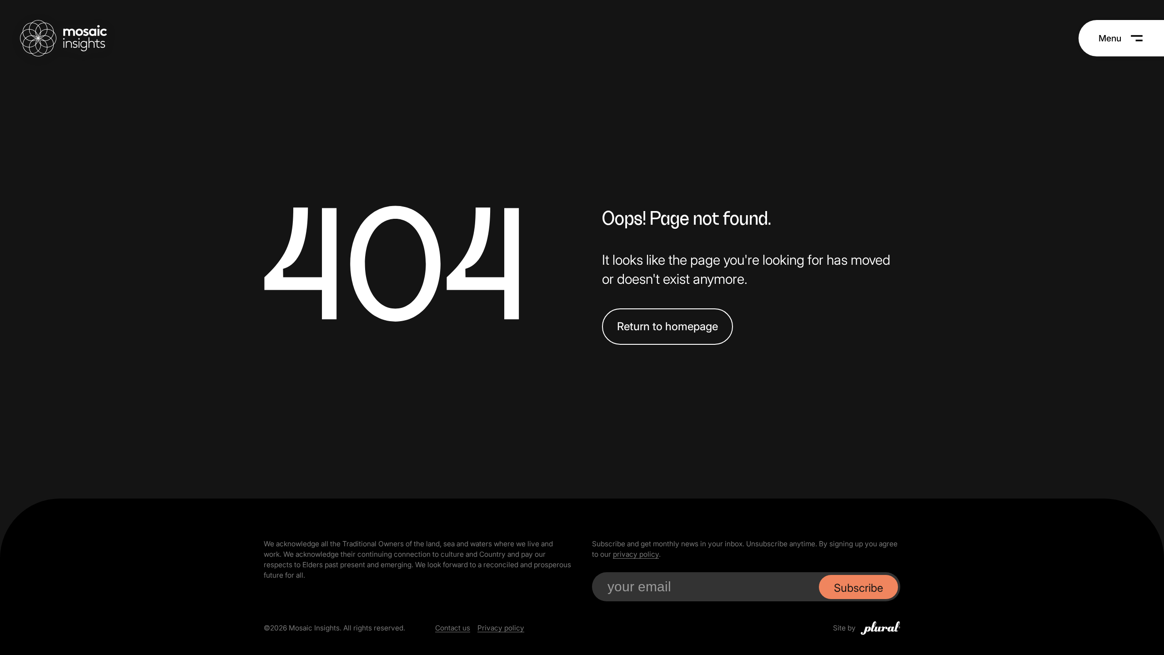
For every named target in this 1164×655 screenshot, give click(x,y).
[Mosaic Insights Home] (63, 38)
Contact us (452, 628)
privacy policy (636, 554)
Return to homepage (667, 326)
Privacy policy (500, 628)
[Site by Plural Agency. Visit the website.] (880, 628)
